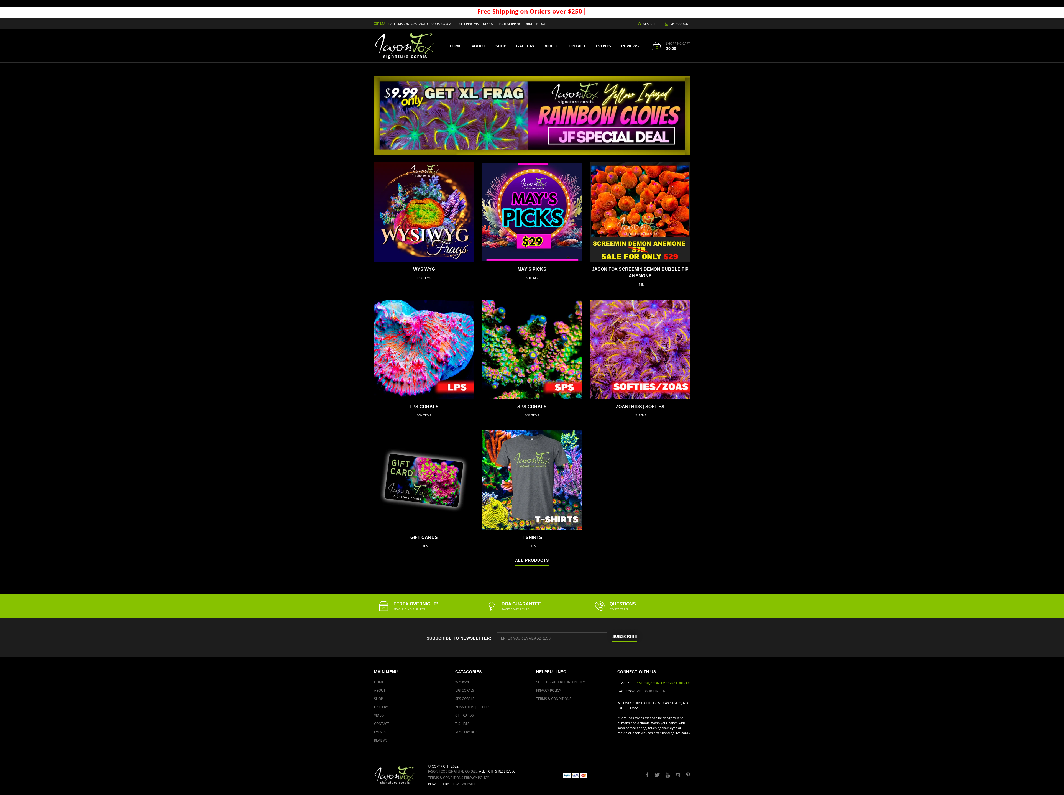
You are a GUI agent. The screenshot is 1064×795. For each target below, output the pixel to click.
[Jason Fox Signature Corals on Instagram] (677, 775)
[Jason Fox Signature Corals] (397, 775)
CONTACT (576, 46)
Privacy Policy (548, 690)
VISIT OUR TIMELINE (652, 691)
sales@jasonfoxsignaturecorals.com (420, 24)
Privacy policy (476, 777)
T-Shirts (532, 537)
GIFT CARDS (424, 537)
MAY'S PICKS (532, 269)
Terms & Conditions (553, 698)
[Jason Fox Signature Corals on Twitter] (657, 775)
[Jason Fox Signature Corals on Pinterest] (688, 775)
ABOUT (478, 46)
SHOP (500, 46)
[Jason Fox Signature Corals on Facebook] (647, 775)
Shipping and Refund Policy (560, 682)
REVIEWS (630, 46)
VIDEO (551, 46)
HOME (455, 46)
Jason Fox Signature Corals (452, 771)
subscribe (624, 637)
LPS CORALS (424, 406)
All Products (532, 560)
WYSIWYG (424, 269)
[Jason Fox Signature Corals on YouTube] (667, 775)
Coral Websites (464, 784)
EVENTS (603, 46)
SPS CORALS (532, 406)
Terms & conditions (445, 777)
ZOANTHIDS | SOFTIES (640, 406)
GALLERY (525, 46)
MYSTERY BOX (466, 732)
